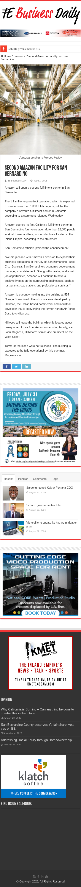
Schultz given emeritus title (24, 48)
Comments (40, 478)
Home (7, 56)
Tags (55, 478)
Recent (8, 478)
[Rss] (34, 876)
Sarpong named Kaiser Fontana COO (49, 487)
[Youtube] (46, 876)
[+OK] (40, 32)
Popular (23, 478)
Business (19, 56)
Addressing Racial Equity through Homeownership (36, 740)
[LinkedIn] (42, 876)
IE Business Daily (17, 180)
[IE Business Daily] (40, 14)
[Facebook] (38, 876)
